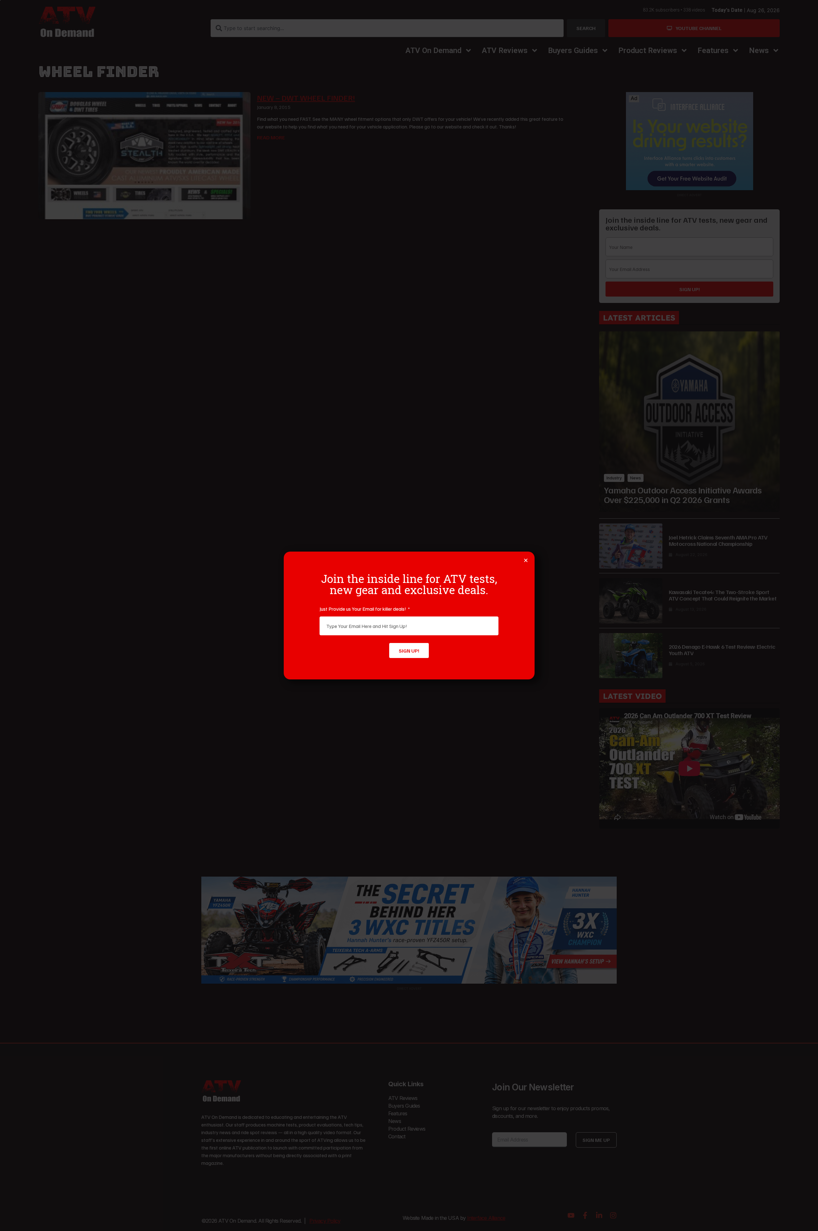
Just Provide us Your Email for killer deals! (363, 609)
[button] (525, 560)
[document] (409, 615)
